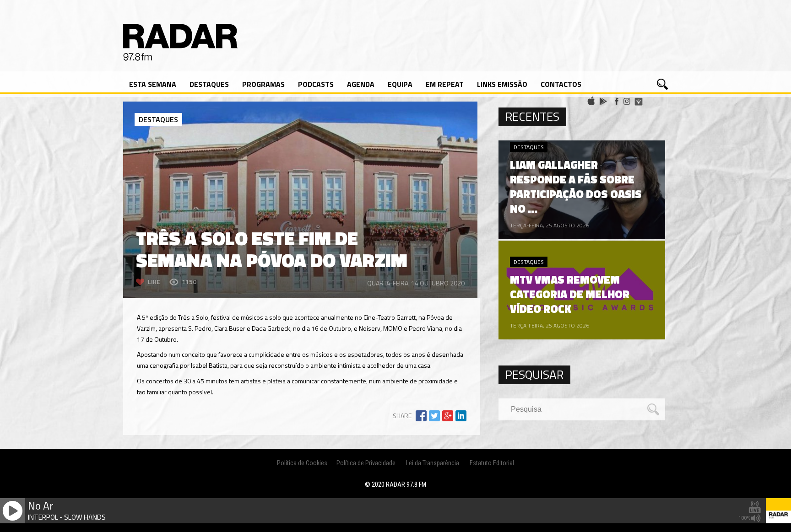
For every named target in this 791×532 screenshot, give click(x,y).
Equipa (400, 84)
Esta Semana (152, 84)
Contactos (561, 84)
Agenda (360, 84)
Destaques (209, 84)
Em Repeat (445, 84)
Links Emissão (502, 84)
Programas (263, 84)
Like (154, 281)
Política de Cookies (302, 463)
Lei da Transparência (432, 463)
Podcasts (316, 84)
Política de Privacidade (366, 463)
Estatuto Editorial (492, 463)
